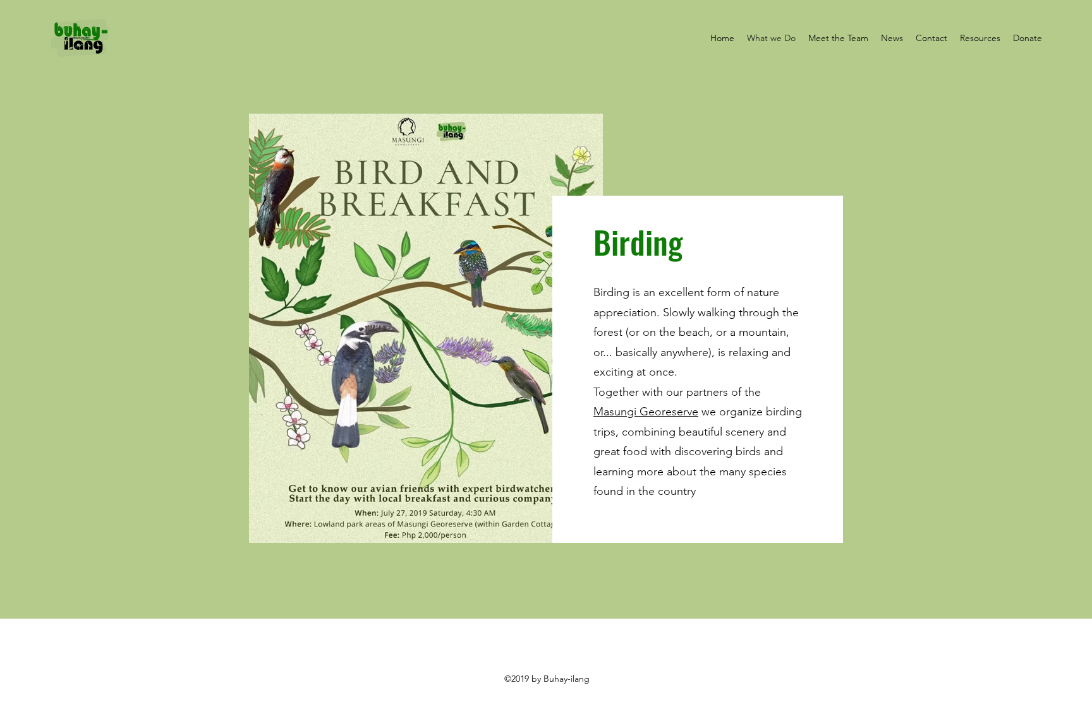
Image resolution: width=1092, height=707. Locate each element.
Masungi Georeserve (645, 412)
